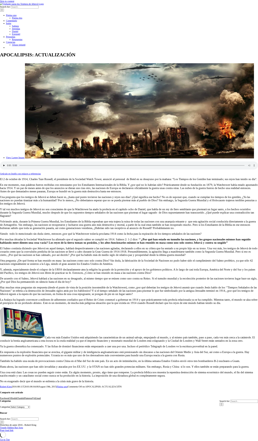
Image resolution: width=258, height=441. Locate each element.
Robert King (6, 386)
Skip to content (7, 1)
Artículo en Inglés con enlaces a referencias (20, 173)
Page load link (6, 430)
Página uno (62, 386)
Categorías (5, 407)
